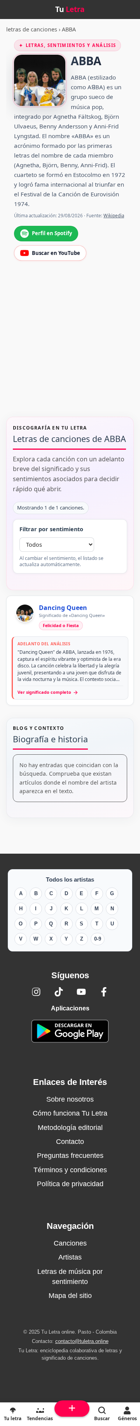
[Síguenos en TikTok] (58, 991)
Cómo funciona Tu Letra (70, 1113)
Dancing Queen (63, 608)
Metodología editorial (70, 1127)
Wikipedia (113, 215)
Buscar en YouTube (56, 253)
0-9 (97, 939)
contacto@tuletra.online (81, 1341)
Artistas (70, 1257)
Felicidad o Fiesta (61, 625)
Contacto (70, 1141)
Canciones (70, 1243)
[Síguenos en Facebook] (103, 991)
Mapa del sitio (70, 1296)
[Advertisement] (70, 344)
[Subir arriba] (71, 1408)
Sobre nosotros (70, 1099)
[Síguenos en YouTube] (81, 991)
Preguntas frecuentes (70, 1155)
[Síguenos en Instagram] (36, 991)
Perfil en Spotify (52, 233)
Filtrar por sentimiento (51, 529)
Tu (70, 9)
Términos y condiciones (70, 1170)
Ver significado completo (48, 691)
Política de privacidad (70, 1184)
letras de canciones (31, 29)
